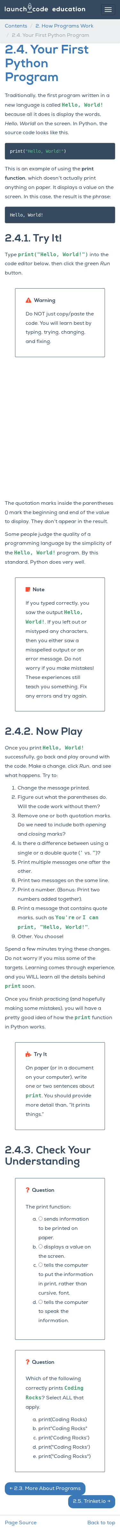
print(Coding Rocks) (62, 1419)
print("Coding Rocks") (64, 1456)
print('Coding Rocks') (63, 1438)
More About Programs (45, 1488)
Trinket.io (91, 1501)
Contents (16, 26)
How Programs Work (64, 26)
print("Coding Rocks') (64, 1447)
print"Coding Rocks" (62, 1428)
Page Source (20, 1523)
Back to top (101, 1523)
